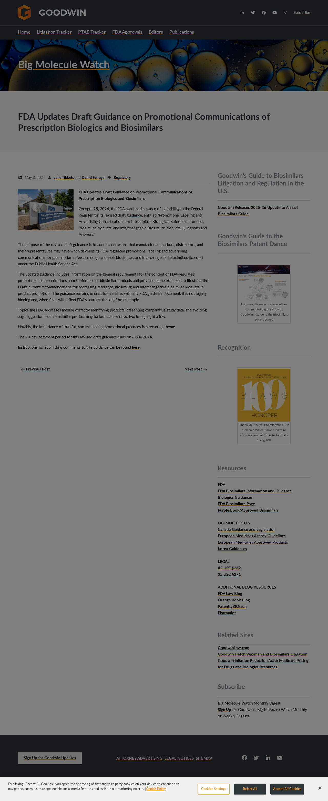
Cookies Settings (213, 789)
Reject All (250, 789)
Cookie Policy (156, 789)
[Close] (319, 788)
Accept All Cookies (287, 789)
